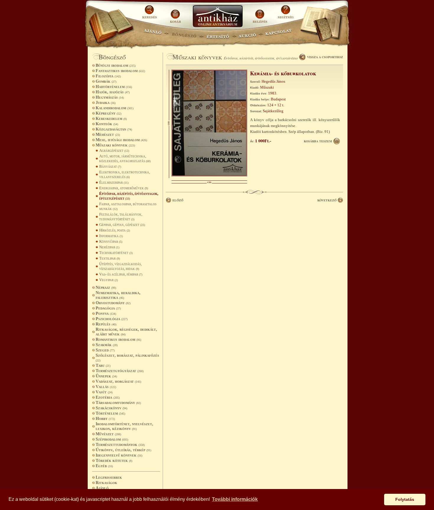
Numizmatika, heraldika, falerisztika (118, 295)
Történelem (110, 413)
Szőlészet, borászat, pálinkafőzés (127, 357)
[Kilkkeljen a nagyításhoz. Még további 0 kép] (209, 175)
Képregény (108, 113)
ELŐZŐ (177, 200)
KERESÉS (150, 14)
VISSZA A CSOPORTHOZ (325, 57)
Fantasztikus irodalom (120, 71)
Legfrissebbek (109, 477)
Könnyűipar (110, 241)
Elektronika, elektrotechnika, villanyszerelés (124, 174)
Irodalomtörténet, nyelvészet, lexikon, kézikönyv (124, 426)
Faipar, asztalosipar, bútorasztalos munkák (127, 206)
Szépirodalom (112, 439)
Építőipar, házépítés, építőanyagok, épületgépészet (128, 196)
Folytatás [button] (404, 499)
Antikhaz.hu (217, 16)
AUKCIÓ (247, 34)
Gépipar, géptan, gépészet (122, 224)
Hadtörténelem (114, 86)
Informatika (111, 236)
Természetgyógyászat (119, 371)
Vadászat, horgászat (118, 381)
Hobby (105, 418)
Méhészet (108, 134)
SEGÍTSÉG (285, 14)
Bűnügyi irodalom (116, 65)
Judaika (105, 102)
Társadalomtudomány (118, 402)
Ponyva (106, 313)
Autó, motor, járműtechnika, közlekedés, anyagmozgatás (125, 158)
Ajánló (102, 488)
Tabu (103, 365)
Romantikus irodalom (118, 339)
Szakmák (107, 345)
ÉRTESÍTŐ (217, 34)
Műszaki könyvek (115, 145)
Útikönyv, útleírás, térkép (123, 450)
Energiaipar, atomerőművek (123, 188)
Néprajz (106, 287)
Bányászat (110, 166)
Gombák (106, 81)
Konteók (107, 124)
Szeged (105, 350)
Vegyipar (108, 280)
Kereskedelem (111, 118)
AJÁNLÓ (152, 34)
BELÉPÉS (260, 14)
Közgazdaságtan (114, 129)
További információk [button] (235, 499)
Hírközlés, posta (114, 230)
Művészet (108, 434)
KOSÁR (175, 14)
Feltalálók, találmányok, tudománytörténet (120, 216)
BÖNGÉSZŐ (184, 34)
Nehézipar (109, 247)
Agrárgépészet (114, 150)
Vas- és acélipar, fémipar (120, 274)
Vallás (106, 386)
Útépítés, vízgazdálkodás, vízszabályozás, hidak (120, 266)
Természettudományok (120, 444)
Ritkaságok (106, 482)
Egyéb (104, 466)
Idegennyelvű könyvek (119, 455)
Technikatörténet (116, 252)
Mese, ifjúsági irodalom (121, 140)
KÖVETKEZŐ (327, 200)
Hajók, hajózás (113, 92)
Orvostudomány (113, 303)
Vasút (104, 392)
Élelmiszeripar (113, 182)
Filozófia (108, 76)
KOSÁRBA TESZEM (318, 141)
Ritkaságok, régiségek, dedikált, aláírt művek (126, 331)
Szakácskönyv (111, 408)
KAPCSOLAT (278, 34)
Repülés (106, 324)
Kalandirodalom (114, 108)
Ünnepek (106, 376)
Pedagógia (108, 308)
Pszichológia (112, 319)
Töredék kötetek (114, 460)
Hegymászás (110, 97)
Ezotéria (108, 397)
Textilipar (109, 258)
